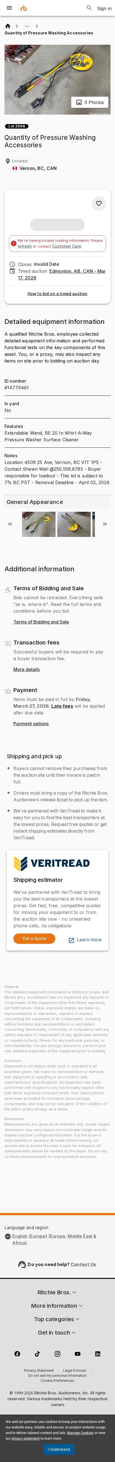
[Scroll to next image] (105, 524)
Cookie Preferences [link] (57, 1380)
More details (26, 669)
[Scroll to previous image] (10, 524)
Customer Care (66, 246)
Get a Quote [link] (34, 938)
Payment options (31, 724)
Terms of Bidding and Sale (41, 622)
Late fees (62, 706)
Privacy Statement (39, 1370)
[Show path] (26, 26)
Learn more (89, 940)
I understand (59, 1449)
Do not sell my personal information (57, 1375)
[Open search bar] (89, 7)
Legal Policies (74, 1370)
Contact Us (83, 1264)
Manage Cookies (80, 1433)
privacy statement (25, 1438)
